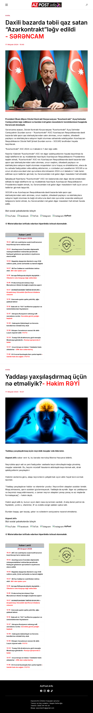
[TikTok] (52, 691)
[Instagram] (45, 691)
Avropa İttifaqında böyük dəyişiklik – (23, 276)
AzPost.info (46, 686)
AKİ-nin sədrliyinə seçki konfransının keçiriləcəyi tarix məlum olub (24, 243)
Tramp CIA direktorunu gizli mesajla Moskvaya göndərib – (24, 340)
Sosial (7, 15)
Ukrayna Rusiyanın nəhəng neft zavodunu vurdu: (23, 316)
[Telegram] (48, 691)
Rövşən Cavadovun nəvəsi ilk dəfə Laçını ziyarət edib (23, 331)
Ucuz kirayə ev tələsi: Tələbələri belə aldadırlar (24, 348)
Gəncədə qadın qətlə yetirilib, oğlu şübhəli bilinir (23, 300)
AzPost (67, 215)
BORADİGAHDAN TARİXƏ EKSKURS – (24, 292)
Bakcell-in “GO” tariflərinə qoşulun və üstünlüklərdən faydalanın (24, 308)
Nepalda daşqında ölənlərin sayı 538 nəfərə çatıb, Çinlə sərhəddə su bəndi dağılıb (25, 262)
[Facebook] (41, 691)
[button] (6, 5)
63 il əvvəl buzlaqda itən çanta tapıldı (25, 355)
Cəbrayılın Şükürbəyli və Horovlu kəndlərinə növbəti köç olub (22, 324)
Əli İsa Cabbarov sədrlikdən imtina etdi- (23, 269)
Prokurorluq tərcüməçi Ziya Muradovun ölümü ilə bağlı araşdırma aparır (24, 284)
